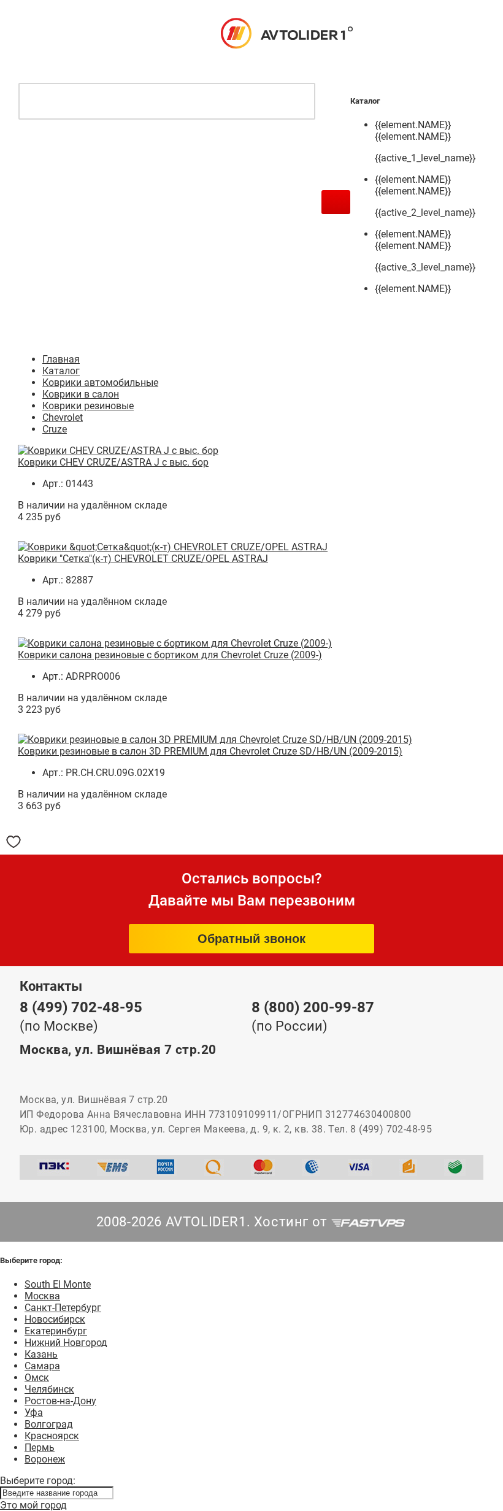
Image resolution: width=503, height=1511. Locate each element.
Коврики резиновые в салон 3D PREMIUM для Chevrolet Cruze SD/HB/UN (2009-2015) (210, 751)
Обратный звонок (251, 938)
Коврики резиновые (88, 406)
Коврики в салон (80, 394)
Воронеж (45, 1459)
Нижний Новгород (66, 1342)
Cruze (54, 429)
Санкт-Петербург (63, 1307)
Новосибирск (55, 1319)
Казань (41, 1354)
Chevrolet (62, 417)
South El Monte (58, 1284)
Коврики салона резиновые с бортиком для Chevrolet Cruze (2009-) (170, 655)
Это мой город (33, 1505)
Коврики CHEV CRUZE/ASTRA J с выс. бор (113, 462)
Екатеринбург (56, 1331)
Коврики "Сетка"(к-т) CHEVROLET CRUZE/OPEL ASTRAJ (143, 558)
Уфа (34, 1412)
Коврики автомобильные (100, 382)
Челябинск (49, 1389)
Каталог (61, 371)
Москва (42, 1296)
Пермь (40, 1447)
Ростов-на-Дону (60, 1401)
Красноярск (52, 1436)
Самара (42, 1366)
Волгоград (49, 1424)
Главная (61, 359)
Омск (37, 1377)
